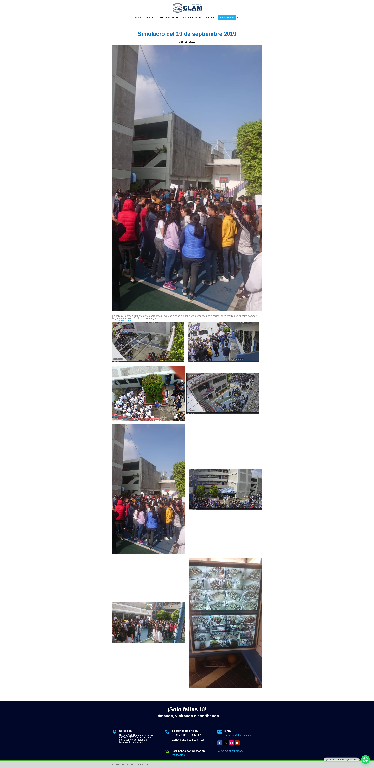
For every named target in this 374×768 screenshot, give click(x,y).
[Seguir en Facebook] (219, 742)
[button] (365, 759)
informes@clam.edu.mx (237, 735)
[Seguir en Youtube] (237, 742)
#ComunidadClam (122, 320)
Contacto (209, 18)
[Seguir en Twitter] (225, 742)
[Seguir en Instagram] (231, 742)
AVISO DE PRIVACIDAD (230, 751)
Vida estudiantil (190, 18)
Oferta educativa (166, 18)
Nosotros (149, 18)
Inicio (138, 18)
